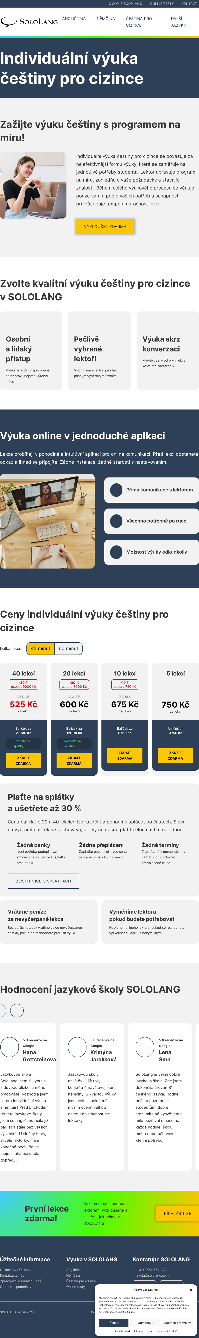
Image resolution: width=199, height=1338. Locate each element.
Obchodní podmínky (15, 1287)
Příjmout (114, 1323)
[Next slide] (17, 1010)
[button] (191, 1290)
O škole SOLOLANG (125, 4)
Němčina (73, 1275)
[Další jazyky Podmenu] (196, 22)
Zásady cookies (123, 1331)
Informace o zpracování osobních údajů (155, 1331)
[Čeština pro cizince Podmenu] (164, 22)
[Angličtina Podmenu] (90, 19)
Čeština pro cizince (81, 1281)
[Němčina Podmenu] (119, 19)
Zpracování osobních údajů (21, 1281)
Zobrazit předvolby (177, 1323)
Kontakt (189, 4)
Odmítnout (145, 1323)
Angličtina (74, 1270)
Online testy (162, 4)
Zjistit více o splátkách (43, 881)
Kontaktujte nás (12, 1275)
